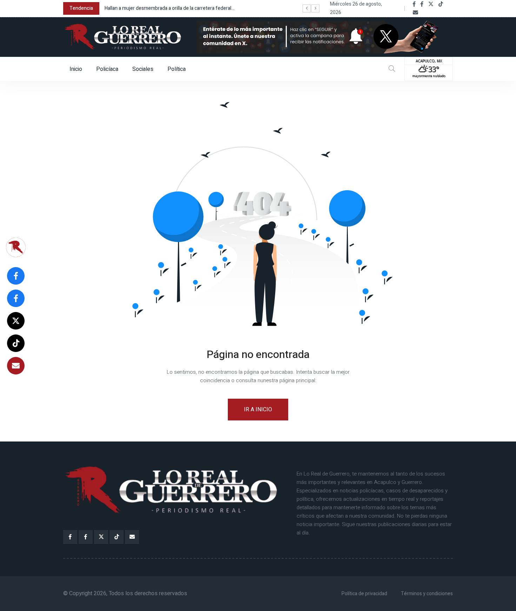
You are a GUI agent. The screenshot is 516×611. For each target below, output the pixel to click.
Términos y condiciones (427, 593)
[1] (325, 36)
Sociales (142, 69)
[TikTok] (440, 4)
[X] (431, 4)
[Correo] (415, 12)
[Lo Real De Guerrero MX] (414, 4)
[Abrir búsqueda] (392, 69)
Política (176, 69)
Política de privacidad (364, 593)
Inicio (76, 69)
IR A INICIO (258, 409)
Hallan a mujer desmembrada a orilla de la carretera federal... (169, 8)
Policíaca (107, 69)
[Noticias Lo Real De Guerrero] (422, 4)
